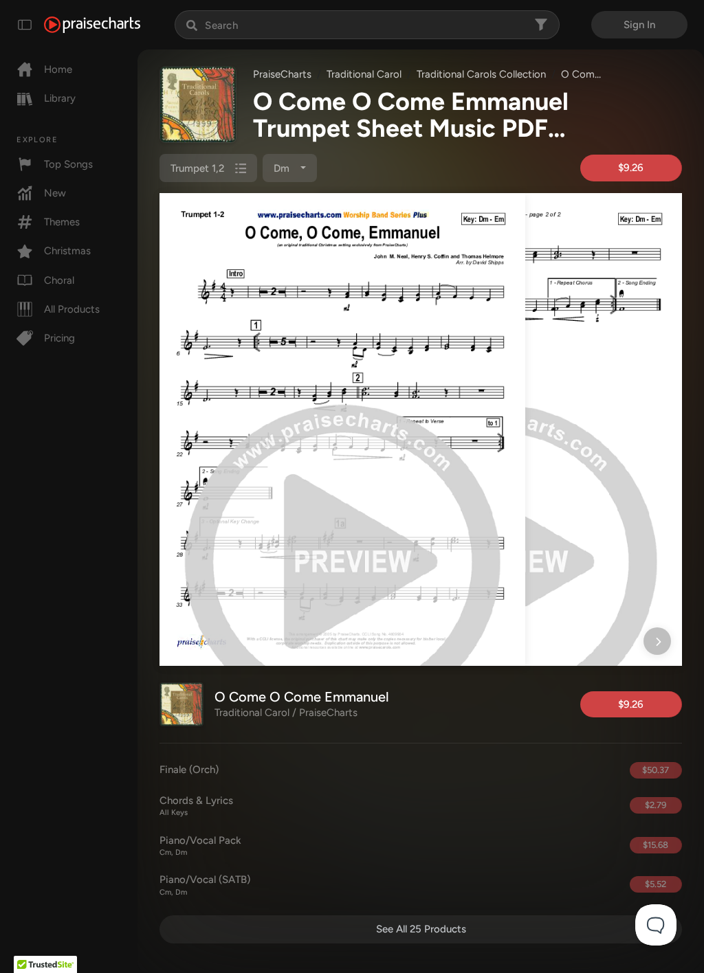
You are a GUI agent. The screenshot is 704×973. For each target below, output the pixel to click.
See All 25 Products (421, 929)
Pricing (59, 338)
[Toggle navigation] (24, 24)
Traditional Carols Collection (481, 74)
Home (58, 69)
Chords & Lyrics (196, 806)
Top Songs (68, 164)
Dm (283, 168)
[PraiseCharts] (92, 24)
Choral (59, 280)
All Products (72, 309)
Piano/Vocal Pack (200, 846)
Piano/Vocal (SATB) (205, 885)
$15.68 (655, 845)
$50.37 (655, 770)
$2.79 (655, 805)
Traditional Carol (364, 74)
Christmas (67, 251)
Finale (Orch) (189, 769)
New (55, 193)
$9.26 (631, 167)
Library (60, 98)
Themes (62, 222)
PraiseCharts (282, 74)
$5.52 (655, 884)
